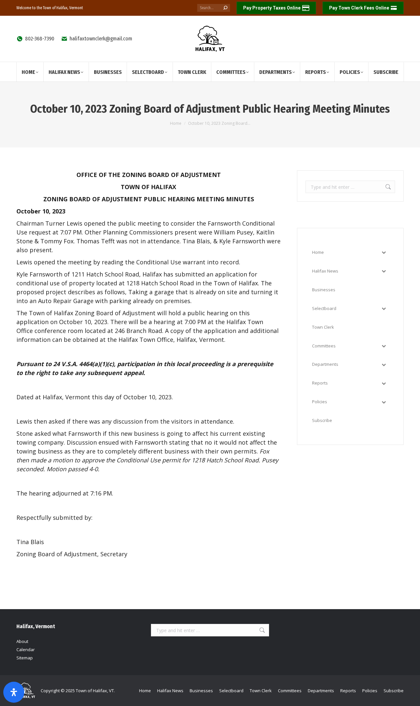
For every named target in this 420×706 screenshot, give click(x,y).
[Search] (225, 8)
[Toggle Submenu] (383, 252)
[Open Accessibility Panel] (13, 692)
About (22, 641)
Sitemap (24, 658)
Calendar (25, 649)
